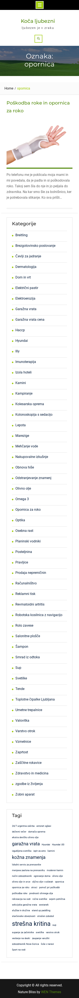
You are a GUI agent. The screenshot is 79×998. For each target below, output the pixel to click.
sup (54, 925)
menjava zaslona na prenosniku (28, 870)
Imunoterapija (25, 362)
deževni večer (19, 831)
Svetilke (21, 678)
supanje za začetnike (23, 932)
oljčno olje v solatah (42, 881)
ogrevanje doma (42, 876)
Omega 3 (22, 499)
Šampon (21, 647)
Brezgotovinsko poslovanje (35, 246)
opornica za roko (20, 887)
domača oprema (36, 831)
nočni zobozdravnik (22, 876)
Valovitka (22, 720)
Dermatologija (25, 267)
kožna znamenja (29, 857)
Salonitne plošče (27, 636)
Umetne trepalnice (28, 710)
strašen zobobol (45, 916)
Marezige (22, 436)
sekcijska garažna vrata (24, 904)
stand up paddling (41, 910)
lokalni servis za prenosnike (26, 864)
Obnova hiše (24, 467)
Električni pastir (26, 288)
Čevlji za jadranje (28, 256)
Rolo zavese (24, 625)
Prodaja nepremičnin (30, 573)
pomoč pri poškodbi (49, 887)
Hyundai (21, 341)
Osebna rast (24, 531)
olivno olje (57, 876)
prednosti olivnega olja (41, 893)
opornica (59, 881)
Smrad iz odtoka (27, 657)
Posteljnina (23, 552)
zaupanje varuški (41, 938)
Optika (20, 520)
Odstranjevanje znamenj (33, 478)
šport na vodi (18, 949)
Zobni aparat (25, 794)
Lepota (20, 425)
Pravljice (21, 562)
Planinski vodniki (28, 541)
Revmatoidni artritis (29, 604)
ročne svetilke (39, 899)
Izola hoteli (23, 372)
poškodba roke (19, 893)
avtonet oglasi (43, 826)
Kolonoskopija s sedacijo (33, 415)
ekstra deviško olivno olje (25, 837)
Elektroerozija (25, 298)
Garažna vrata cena (29, 320)
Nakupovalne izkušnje (31, 457)
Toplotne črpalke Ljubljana (35, 699)
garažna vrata (26, 843)
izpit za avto (39, 851)
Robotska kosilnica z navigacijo (38, 615)
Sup (18, 668)
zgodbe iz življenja (29, 784)
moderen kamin (55, 870)
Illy (17, 351)
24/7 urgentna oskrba (23, 826)
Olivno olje (23, 488)
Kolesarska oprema (29, 404)
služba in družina (21, 910)
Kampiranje (23, 393)
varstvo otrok (53, 932)
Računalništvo (26, 583)
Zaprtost (21, 752)
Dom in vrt (23, 277)
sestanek (44, 904)
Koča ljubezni (38, 21)
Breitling (21, 235)
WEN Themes (51, 992)
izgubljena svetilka (21, 851)
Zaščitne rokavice (28, 763)
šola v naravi (47, 944)
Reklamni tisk (25, 594)
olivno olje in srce (21, 881)
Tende (19, 689)
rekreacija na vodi (21, 899)
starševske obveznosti (23, 916)
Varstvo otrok (25, 731)
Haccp (20, 330)
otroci (34, 887)
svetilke (40, 932)
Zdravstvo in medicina (31, 773)
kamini (51, 851)
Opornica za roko (28, 510)
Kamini (20, 383)
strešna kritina (31, 923)
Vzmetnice (23, 742)
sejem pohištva (57, 899)
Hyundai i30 (58, 844)
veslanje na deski (21, 938)
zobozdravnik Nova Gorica (25, 944)
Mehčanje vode (26, 446)
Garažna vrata (25, 309)
